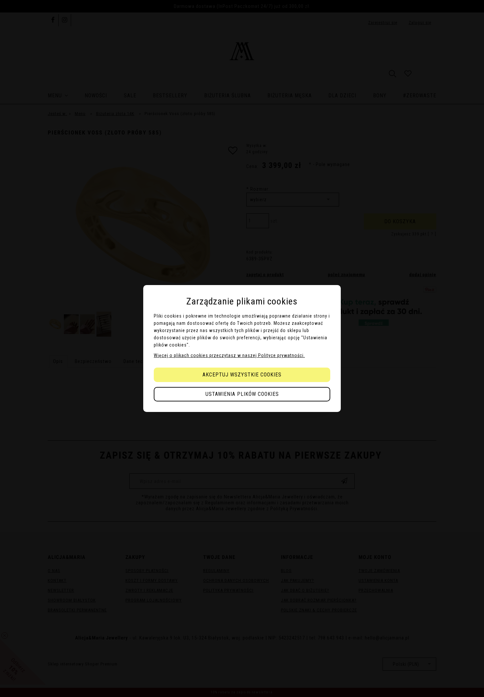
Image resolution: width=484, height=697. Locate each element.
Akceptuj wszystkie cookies (242, 375)
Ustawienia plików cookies (242, 394)
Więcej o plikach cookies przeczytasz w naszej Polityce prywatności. (229, 355)
